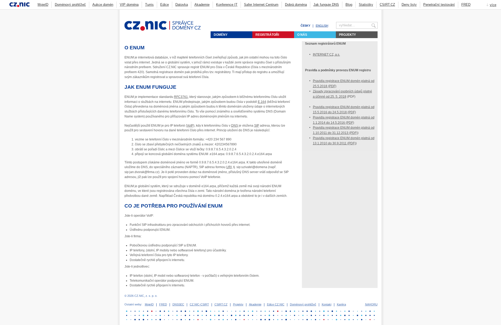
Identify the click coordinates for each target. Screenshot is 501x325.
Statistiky (366, 5)
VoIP (190, 125)
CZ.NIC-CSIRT (199, 304)
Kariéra (341, 304)
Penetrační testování (439, 5)
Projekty (347, 35)
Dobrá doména (296, 5)
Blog (348, 5)
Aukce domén (102, 5)
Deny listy (409, 5)
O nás (302, 35)
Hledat (375, 12)
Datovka (181, 5)
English (322, 25)
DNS (234, 125)
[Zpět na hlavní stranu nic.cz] (165, 30)
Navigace (369, 12)
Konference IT (226, 5)
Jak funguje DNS (326, 5)
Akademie (202, 5)
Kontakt (326, 304)
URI (229, 167)
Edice (164, 5)
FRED (465, 5)
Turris (149, 5)
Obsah (362, 12)
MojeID (43, 5)
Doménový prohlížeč (70, 5)
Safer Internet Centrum (261, 5)
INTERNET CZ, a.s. (326, 54)
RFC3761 (181, 97)
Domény (221, 35)
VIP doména (129, 5)
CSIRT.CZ (387, 5)
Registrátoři (267, 35)
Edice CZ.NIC (275, 304)
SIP (256, 125)
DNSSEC (178, 304)
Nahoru (371, 304)
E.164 (262, 102)
